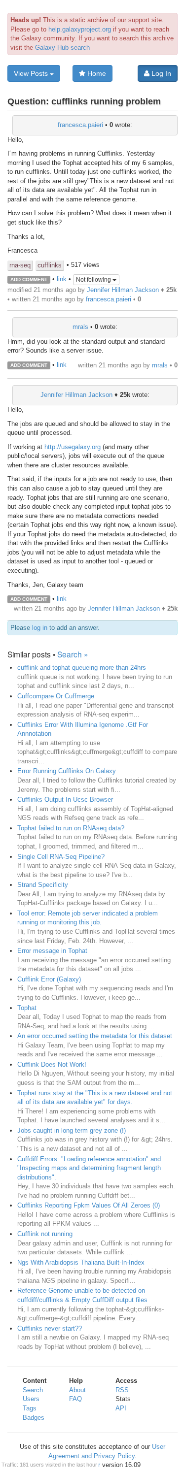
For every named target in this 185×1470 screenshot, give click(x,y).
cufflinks (49, 265)
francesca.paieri (80, 125)
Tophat (27, 1008)
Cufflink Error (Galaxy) (49, 979)
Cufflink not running (45, 1234)
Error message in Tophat (52, 950)
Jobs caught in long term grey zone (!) (71, 1130)
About (77, 1390)
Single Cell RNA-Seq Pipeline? (61, 856)
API (120, 1408)
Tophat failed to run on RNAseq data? (70, 828)
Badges (33, 1417)
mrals (80, 326)
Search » (72, 654)
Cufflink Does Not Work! (51, 1064)
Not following (94, 279)
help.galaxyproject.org (79, 29)
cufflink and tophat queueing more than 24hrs (81, 667)
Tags (30, 1408)
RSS (122, 1390)
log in (39, 627)
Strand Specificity (42, 884)
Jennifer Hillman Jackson (123, 290)
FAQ (75, 1399)
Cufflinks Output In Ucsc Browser (65, 799)
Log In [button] (160, 73)
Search (33, 1390)
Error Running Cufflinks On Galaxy (66, 771)
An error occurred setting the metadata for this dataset (94, 1036)
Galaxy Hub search (62, 47)
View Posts (32, 73)
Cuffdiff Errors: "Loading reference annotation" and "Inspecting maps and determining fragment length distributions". (89, 1168)
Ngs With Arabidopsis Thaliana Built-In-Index (81, 1262)
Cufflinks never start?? (49, 1328)
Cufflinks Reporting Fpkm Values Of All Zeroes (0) (88, 1205)
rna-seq (20, 265)
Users (31, 1399)
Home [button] (95, 73)
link (62, 279)
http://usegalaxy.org (72, 447)
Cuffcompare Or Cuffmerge (55, 696)
